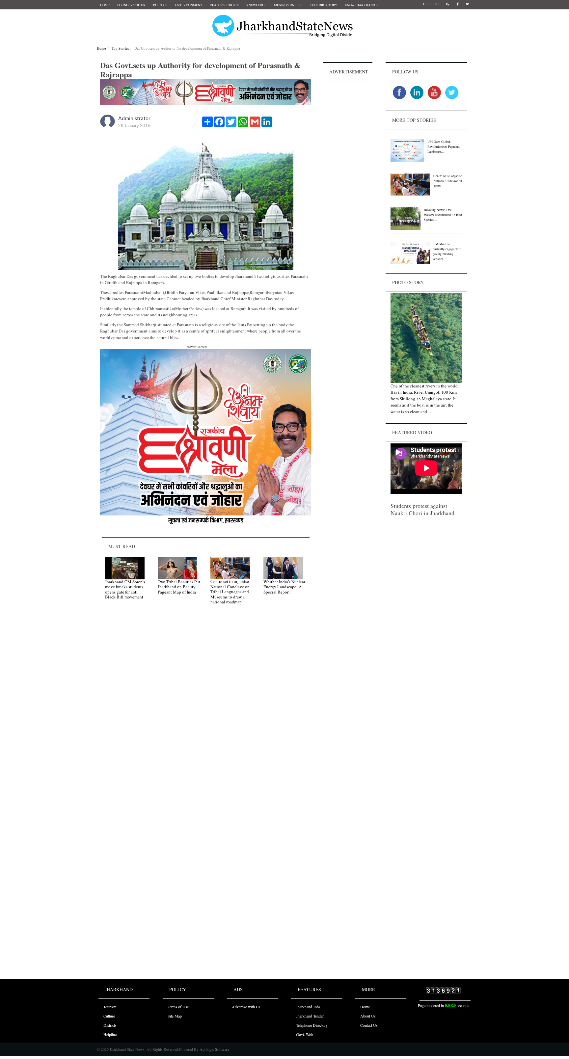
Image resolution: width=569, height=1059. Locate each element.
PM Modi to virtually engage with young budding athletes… (447, 251)
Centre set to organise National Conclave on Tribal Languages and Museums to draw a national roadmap (230, 591)
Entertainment (188, 5)
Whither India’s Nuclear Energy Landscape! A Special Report (284, 587)
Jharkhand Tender (310, 1016)
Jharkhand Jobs (308, 1006)
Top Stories (120, 48)
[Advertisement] (347, 181)
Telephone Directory (312, 1025)
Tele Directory (323, 5)
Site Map (175, 1016)
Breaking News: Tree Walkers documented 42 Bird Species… (443, 214)
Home (105, 5)
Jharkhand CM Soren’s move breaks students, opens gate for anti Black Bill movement (125, 589)
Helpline (431, 4)
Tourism (109, 1006)
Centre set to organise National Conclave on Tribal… (447, 180)
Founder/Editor (131, 5)
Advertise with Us (246, 1006)
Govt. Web (304, 1034)
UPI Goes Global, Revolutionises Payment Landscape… (443, 146)
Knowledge (256, 5)
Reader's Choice (224, 5)
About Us (368, 1016)
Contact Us (369, 1025)
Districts (110, 1025)
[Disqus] (205, 703)
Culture (109, 1016)
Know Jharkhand (360, 5)
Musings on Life (288, 5)
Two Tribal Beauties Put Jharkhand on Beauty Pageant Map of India (179, 587)
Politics (160, 5)
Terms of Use (178, 1006)
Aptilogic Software (214, 1049)
